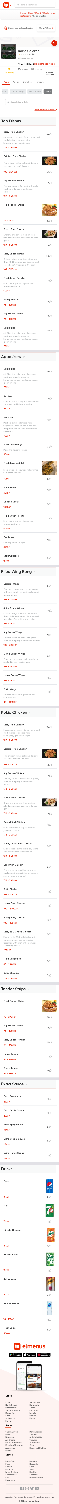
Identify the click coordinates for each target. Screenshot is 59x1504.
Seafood (34, 1475)
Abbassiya (10, 1448)
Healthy (33, 1472)
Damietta (9, 1413)
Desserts (34, 1464)
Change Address (45, 28)
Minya (32, 1418)
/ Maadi (38, 13)
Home (23, 13)
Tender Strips (17, 91)
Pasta (8, 1477)
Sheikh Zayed (11, 1432)
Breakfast (10, 1461)
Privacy (37, 1497)
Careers (43, 1497)
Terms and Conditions (23, 1497)
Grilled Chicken (36, 1477)
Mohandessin (36, 1432)
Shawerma (10, 1480)
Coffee (8, 1467)
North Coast (11, 1405)
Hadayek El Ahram (13, 1442)
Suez (7, 1416)
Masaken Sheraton (14, 1445)
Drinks (48, 91)
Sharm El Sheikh (12, 1410)
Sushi (32, 1469)
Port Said (34, 1410)
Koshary (9, 1469)
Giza (32, 1445)
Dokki (7, 1435)
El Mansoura (10, 1408)
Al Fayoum (10, 1418)
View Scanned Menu (45, 109)
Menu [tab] (6, 82)
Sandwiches (11, 1475)
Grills (32, 1467)
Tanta (32, 1408)
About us (9, 1497)
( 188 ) (33, 54)
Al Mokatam (35, 1442)
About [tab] (16, 82)
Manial (8, 1450)
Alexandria (35, 1402)
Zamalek (34, 1435)
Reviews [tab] (40, 82)
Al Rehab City (36, 1437)
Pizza (7, 1464)
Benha (8, 1421)
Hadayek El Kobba (38, 1448)
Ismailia (33, 1413)
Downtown (10, 1437)
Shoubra (33, 1440)
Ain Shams (10, 1440)
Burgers (33, 1461)
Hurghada (34, 1405)
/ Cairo (30, 13)
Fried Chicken (11, 1472)
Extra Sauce (35, 91)
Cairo (7, 1402)
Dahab (33, 1416)
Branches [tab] (27, 82)
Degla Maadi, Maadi (44, 64)
